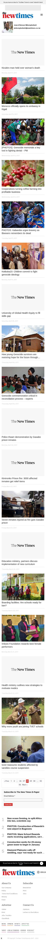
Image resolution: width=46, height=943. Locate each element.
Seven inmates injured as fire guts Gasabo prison (23, 521)
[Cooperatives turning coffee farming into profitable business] (23, 173)
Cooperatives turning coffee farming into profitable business (21, 190)
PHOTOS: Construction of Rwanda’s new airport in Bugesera (25, 827)
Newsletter (27, 887)
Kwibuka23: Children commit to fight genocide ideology (19, 273)
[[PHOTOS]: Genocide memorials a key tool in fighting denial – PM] (23, 132)
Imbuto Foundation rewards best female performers (21, 645)
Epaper (23, 930)
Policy (4, 890)
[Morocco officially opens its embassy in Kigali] (23, 90)
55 (41, 781)
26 (20, 781)
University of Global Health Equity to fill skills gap (21, 314)
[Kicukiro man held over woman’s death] (23, 52)
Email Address (9, 796)
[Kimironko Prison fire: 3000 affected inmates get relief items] (23, 462)
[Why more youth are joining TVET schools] (23, 711)
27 (24, 781)
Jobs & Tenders (13, 930)
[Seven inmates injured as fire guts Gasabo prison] (23, 504)
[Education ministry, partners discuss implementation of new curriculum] (23, 545)
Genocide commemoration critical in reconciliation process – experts (19, 397)
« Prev (6, 781)
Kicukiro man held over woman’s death (21, 68)
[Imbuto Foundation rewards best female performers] (23, 628)
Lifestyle (25, 924)
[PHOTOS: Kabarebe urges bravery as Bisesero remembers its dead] (23, 214)
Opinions (26, 909)
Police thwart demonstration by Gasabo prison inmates (21, 438)
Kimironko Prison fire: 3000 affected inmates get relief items (19, 480)
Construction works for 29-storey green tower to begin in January (24, 843)
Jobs (24, 894)
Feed (3, 900)
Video (4, 930)
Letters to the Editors (31, 912)
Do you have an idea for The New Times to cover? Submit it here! (23, 2)
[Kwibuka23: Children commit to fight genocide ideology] (23, 256)
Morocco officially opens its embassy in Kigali (21, 107)
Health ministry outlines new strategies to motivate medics (22, 686)
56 (20, 785)
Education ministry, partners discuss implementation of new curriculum (19, 562)
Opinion (10, 924)
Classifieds (5, 918)
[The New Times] (18, 18)
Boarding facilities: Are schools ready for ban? (21, 604)
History (4, 897)
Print (24, 890)
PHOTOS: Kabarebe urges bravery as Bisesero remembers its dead (20, 231)
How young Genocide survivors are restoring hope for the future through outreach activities (20, 356)
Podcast (30, 930)
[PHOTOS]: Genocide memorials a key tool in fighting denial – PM (21, 149)
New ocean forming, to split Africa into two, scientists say (24, 819)
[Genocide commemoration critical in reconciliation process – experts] (23, 380)
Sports (17, 924)
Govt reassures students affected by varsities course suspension (20, 766)
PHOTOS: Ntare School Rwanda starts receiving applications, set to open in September (22, 837)
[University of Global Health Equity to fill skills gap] (23, 297)
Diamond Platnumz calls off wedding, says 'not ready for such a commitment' (23, 852)
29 (31, 781)
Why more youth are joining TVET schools (22, 726)
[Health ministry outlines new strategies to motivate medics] (23, 669)
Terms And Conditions (10, 894)
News (4, 924)
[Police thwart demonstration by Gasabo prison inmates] (23, 421)
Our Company (6, 887)
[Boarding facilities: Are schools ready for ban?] (23, 587)
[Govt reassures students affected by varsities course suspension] (23, 749)
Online (4, 909)
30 (34, 781)
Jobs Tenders (6, 915)
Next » (24, 785)
